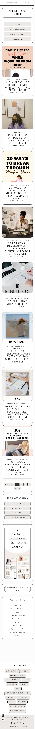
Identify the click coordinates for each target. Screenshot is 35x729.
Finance (26, 680)
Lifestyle (10, 346)
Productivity (17, 39)
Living (12, 296)
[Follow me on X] (17, 723)
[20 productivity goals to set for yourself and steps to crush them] (17, 385)
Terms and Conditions (17, 632)
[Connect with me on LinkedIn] (23, 723)
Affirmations (17, 508)
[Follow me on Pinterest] (20, 723)
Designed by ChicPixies (20, 726)
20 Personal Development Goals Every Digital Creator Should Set (17, 248)
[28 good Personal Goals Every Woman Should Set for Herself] (17, 327)
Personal (10, 697)
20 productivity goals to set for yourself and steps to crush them (17, 412)
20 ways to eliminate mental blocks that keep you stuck (17, 193)
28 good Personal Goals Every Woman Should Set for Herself (17, 356)
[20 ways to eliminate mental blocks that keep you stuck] (17, 166)
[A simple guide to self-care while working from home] (17, 61)
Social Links (17, 626)
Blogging (17, 24)
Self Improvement (22, 404)
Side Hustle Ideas (17, 29)
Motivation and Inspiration (17, 693)
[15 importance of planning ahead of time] (17, 277)
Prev (7, 484)
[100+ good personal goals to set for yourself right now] (17, 440)
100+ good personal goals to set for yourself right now (17, 467)
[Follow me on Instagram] (14, 723)
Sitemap (17, 622)
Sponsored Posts (17, 629)
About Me (17, 606)
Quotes (12, 702)
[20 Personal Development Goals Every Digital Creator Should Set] (17, 222)
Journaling (12, 684)
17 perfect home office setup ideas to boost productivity (17, 139)
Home (17, 636)
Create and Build (13, 80)
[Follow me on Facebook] (11, 723)
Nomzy (12, 93)
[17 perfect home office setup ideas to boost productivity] (17, 114)
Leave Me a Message (17, 616)
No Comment (20, 93)
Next (17, 488)
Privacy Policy (17, 619)
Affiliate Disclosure (17, 609)
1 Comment (20, 306)
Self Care (24, 80)
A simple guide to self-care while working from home (17, 86)
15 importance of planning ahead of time (17, 301)
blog (17, 612)
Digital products (17, 34)
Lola (12, 145)
